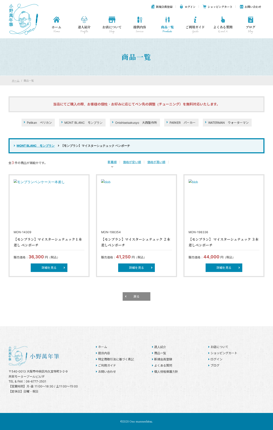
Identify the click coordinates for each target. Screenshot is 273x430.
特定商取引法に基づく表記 (116, 359)
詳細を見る (49, 267)
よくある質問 (222, 29)
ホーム (56, 29)
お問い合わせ (253, 7)
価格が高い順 (156, 162)
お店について (112, 29)
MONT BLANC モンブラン (83, 122)
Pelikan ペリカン (39, 122)
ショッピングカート (220, 7)
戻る (136, 296)
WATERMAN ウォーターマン (228, 122)
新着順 (112, 162)
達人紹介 (84, 29)
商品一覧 (167, 29)
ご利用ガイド (195, 29)
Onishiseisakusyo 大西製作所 (136, 122)
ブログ (250, 29)
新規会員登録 (164, 7)
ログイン (190, 7)
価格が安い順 (132, 162)
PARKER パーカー (183, 122)
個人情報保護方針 (166, 371)
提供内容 (139, 29)
